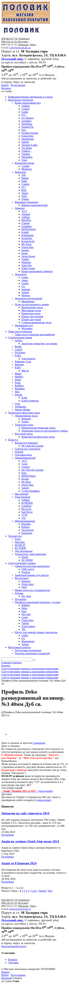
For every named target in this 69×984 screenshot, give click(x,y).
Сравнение (39, 743)
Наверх (5, 972)
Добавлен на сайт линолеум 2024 (25, 813)
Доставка (13, 962)
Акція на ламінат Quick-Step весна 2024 (30, 841)
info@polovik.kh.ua (20, 47)
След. (34, 890)
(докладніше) (43, 800)
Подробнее (7, 834)
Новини (12, 959)
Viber (32, 44)
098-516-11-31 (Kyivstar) (14, 41)
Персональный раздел (13, 946)
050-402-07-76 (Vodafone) (15, 38)
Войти (5, 85)
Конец (42, 890)
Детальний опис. (12, 58)
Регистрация (18, 85)
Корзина (6, 88)
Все (50, 890)
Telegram (23, 44)
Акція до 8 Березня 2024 (19, 863)
